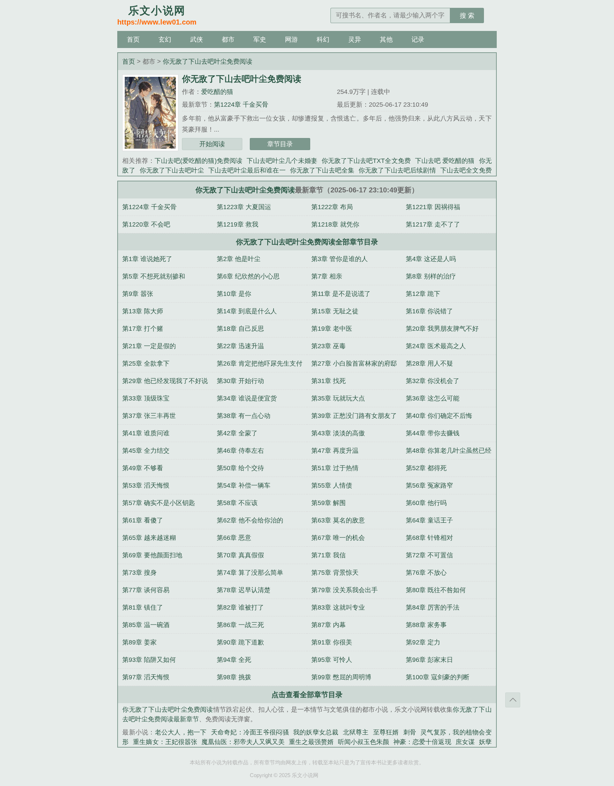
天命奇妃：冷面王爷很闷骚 (250, 732)
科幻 (323, 39)
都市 (228, 39)
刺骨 (409, 732)
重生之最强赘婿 (311, 741)
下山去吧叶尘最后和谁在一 (247, 170)
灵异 (354, 39)
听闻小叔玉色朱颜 (363, 741)
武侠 (196, 39)
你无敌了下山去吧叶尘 (172, 170)
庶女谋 (465, 741)
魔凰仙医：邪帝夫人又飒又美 (243, 741)
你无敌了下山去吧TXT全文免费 (366, 160)
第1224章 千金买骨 (241, 104)
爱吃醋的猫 (217, 91)
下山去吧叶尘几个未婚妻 (282, 160)
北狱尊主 (356, 732)
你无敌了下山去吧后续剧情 (397, 170)
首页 (133, 39)
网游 (291, 39)
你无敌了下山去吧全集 (322, 170)
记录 (417, 39)
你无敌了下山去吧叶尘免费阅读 (207, 61)
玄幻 (164, 39)
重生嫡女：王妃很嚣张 (165, 741)
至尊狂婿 (386, 732)
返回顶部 (512, 699)
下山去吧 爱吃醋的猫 (445, 160)
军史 (259, 39)
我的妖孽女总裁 (316, 732)
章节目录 (280, 144)
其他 (386, 39)
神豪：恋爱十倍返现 (422, 741)
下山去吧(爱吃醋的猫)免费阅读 (198, 160)
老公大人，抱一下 (181, 732)
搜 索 (467, 15)
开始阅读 (212, 144)
